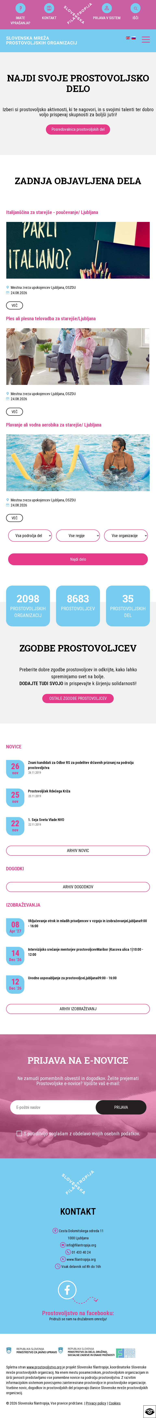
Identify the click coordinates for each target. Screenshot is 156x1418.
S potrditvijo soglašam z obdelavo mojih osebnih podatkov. (82, 1134)
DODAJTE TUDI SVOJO (41, 683)
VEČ (14, 305)
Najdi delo (78, 559)
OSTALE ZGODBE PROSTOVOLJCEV (78, 698)
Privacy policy (96, 1403)
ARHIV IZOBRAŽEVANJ (78, 1008)
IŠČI (135, 18)
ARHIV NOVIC (78, 850)
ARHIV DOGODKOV (78, 886)
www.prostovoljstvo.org (44, 1367)
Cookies (115, 1403)
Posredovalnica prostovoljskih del (78, 129)
